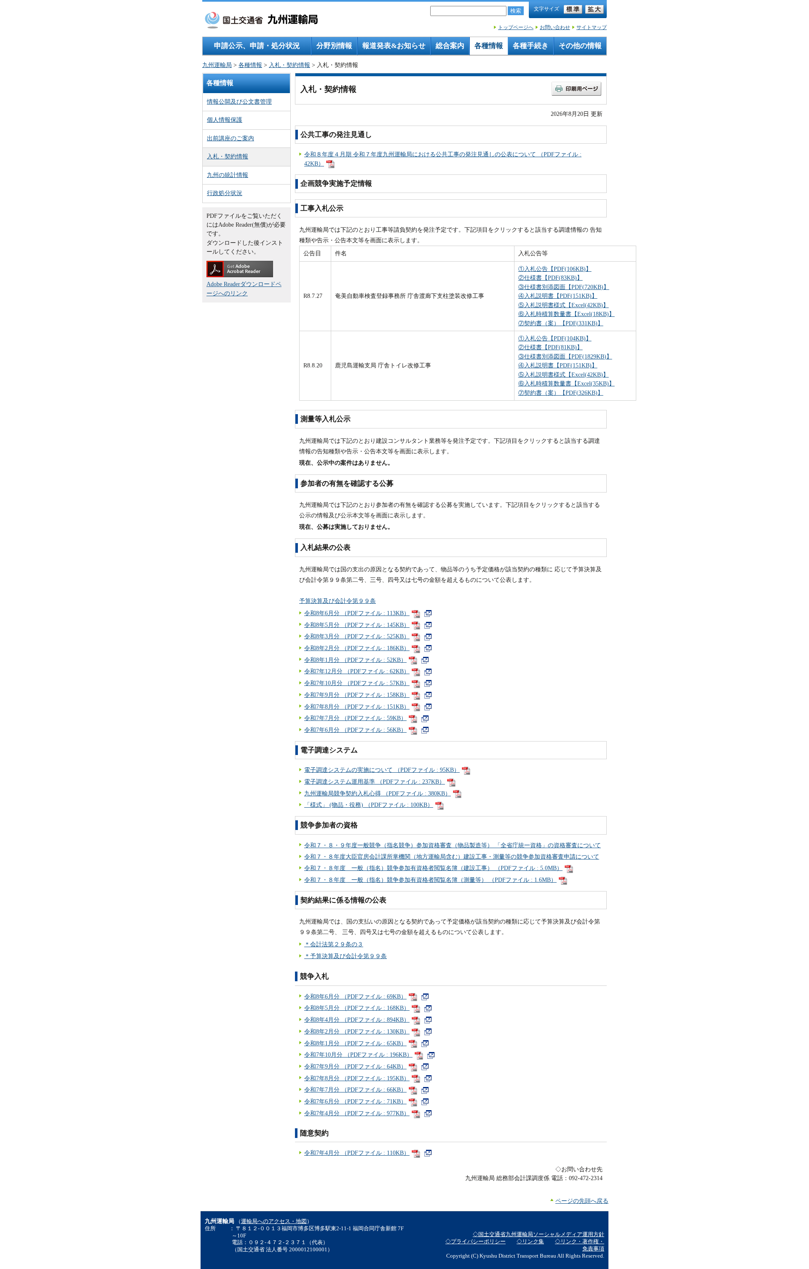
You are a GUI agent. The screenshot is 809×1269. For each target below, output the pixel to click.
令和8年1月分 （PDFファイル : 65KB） (355, 1043)
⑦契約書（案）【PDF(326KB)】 (560, 392)
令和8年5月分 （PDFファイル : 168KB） (357, 1007)
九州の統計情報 (227, 174)
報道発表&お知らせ (394, 46)
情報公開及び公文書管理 (239, 101)
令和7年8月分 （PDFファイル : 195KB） (357, 1078)
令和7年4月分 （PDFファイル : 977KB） (357, 1113)
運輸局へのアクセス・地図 (274, 1221)
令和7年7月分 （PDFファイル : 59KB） (355, 718)
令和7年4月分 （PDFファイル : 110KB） (357, 1152)
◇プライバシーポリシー (475, 1242)
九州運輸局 (217, 65)
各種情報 (488, 46)
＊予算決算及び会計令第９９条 (345, 956)
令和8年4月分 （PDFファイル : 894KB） (357, 1019)
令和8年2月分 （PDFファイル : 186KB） (357, 648)
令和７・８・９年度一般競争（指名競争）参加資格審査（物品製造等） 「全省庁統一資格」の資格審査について (452, 845)
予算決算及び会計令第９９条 (337, 600)
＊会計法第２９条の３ (333, 944)
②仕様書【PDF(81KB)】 (550, 347)
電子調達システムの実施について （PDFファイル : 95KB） (382, 769)
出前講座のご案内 (230, 138)
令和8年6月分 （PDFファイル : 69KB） (355, 996)
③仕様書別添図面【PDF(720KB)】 (563, 287)
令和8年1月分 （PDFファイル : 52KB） (355, 659)
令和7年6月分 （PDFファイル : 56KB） (355, 729)
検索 (515, 11)
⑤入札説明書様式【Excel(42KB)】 (563, 305)
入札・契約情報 (289, 65)
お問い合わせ (555, 27)
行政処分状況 (224, 193)
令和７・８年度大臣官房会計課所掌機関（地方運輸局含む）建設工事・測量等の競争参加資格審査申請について (451, 856)
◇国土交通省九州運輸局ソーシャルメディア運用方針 (538, 1234)
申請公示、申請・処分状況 (257, 46)
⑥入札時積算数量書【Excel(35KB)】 (566, 383)
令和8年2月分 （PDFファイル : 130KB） (357, 1031)
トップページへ (515, 27)
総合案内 (450, 46)
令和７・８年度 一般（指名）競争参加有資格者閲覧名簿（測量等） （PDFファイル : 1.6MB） (430, 879)
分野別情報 (334, 46)
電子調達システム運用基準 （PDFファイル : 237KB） (374, 781)
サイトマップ (591, 27)
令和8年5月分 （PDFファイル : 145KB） (357, 624)
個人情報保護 (224, 119)
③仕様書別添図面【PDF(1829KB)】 (565, 356)
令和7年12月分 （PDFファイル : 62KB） (357, 671)
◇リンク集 (530, 1242)
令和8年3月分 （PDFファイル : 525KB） (357, 636)
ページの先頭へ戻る (581, 1200)
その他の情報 (580, 46)
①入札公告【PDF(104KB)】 (555, 338)
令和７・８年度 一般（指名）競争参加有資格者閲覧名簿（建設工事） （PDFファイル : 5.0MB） (433, 868)
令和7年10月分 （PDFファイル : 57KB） (357, 683)
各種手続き (531, 46)
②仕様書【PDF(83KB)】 (550, 277)
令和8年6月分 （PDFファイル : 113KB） (357, 613)
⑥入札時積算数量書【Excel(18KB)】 (566, 314)
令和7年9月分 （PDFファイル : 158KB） (357, 694)
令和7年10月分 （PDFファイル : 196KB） (358, 1054)
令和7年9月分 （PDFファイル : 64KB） (355, 1066)
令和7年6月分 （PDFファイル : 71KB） (355, 1101)
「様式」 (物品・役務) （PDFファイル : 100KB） (368, 804)
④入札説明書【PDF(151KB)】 (557, 295)
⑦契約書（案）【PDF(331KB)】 (560, 323)
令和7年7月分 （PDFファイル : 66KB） (355, 1089)
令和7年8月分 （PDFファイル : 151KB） (357, 706)
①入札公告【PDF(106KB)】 (555, 268)
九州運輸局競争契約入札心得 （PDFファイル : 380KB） (377, 793)
